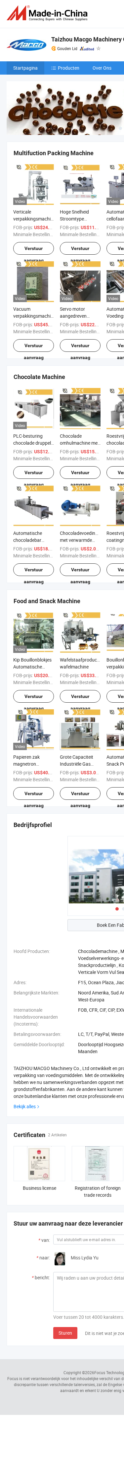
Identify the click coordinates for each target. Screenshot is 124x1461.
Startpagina (25, 68)
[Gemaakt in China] (48, 13)
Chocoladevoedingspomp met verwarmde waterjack (86, 540)
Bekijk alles (25, 1106)
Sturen (65, 1333)
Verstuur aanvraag (34, 250)
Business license (39, 1188)
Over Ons (102, 68)
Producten (68, 68)
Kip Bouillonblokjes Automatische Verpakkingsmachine (34, 667)
